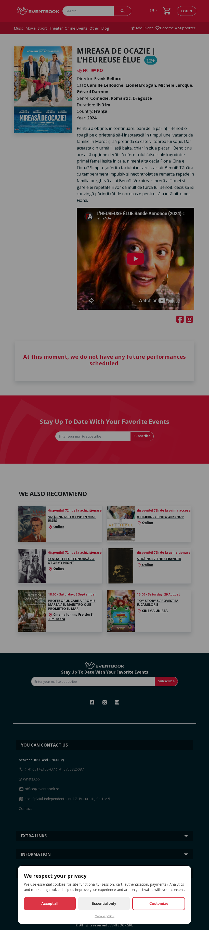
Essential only (104, 903)
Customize (158, 903)
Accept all (49, 903)
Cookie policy (104, 916)
